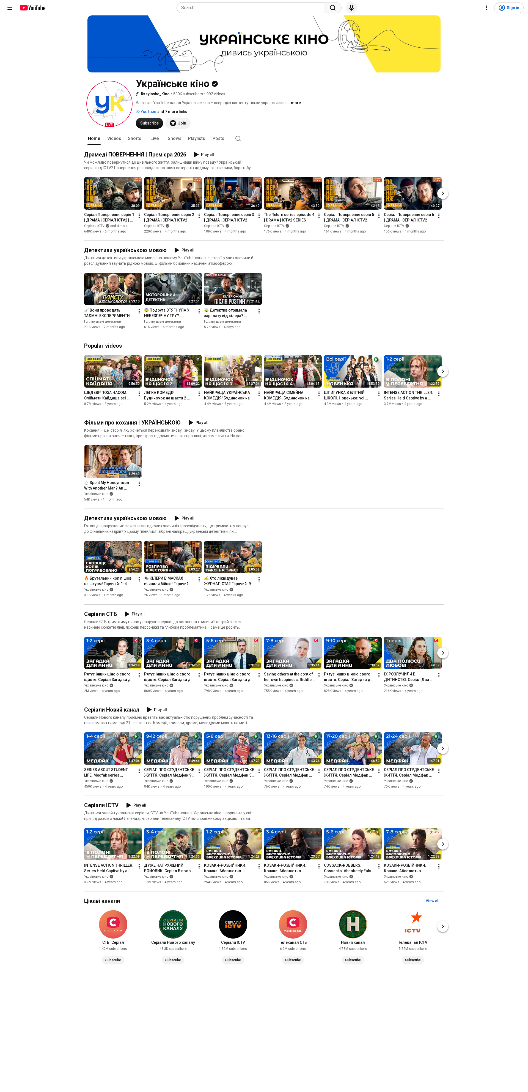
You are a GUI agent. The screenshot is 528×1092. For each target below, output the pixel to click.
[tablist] (264, 138)
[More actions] (139, 215)
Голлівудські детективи (102, 321)
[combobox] (252, 7)
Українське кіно (96, 494)
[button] (109, 104)
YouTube (148, 111)
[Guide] (10, 7)
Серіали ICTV (154, 226)
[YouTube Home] (32, 7)
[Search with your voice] (351, 7)
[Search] (333, 7)
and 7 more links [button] (172, 111)
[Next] (442, 193)
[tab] (94, 138)
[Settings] (486, 7)
